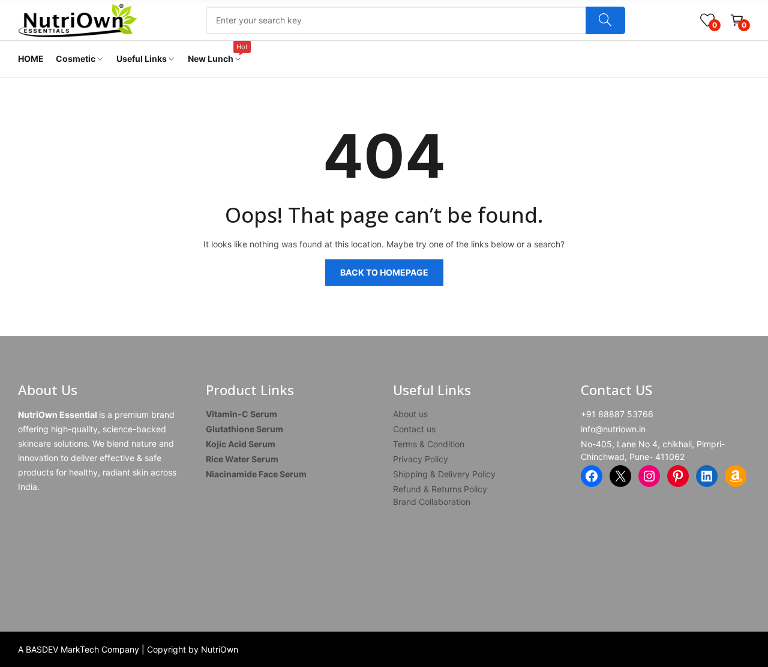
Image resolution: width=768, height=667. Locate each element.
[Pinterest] (678, 476)
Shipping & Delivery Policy (444, 474)
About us (410, 414)
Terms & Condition (428, 444)
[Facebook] (591, 476)
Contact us (414, 429)
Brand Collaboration (431, 501)
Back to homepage (384, 272)
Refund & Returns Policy (440, 489)
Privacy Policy (420, 459)
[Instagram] (649, 476)
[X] (620, 476)
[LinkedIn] (707, 476)
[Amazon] (735, 476)
